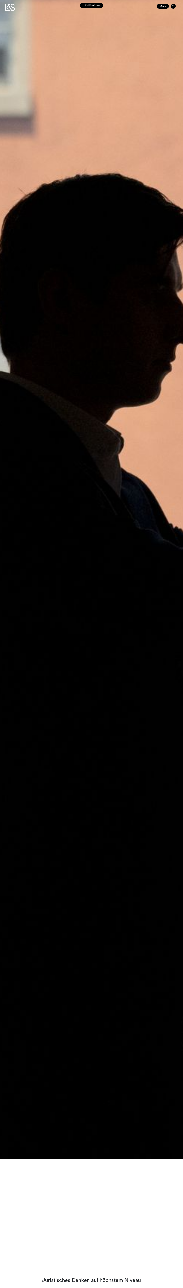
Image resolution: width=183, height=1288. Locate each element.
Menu (163, 6)
